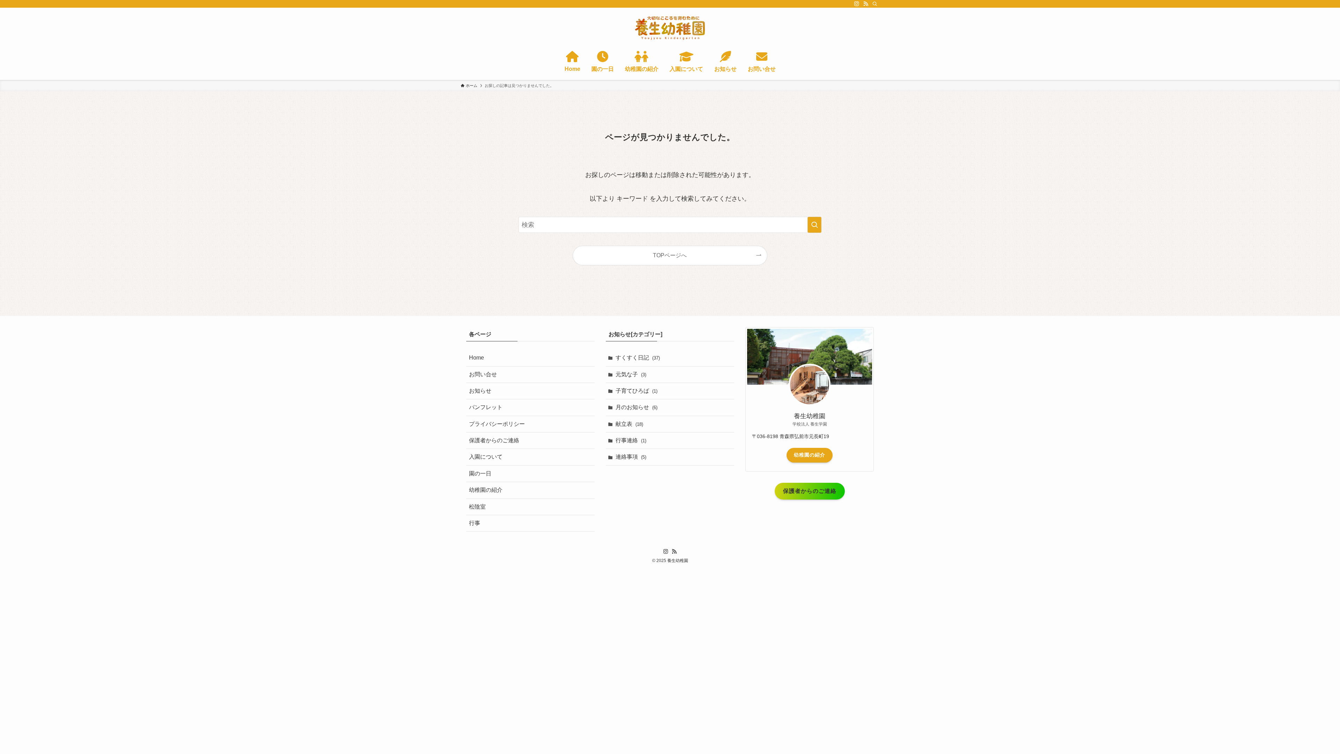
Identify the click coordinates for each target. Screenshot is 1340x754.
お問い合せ (483, 374)
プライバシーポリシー (497, 424)
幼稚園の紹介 (485, 490)
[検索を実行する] (814, 225)
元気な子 (631, 374)
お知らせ (480, 391)
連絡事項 (631, 457)
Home (476, 358)
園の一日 (480, 473)
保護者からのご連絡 (494, 440)
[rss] (865, 4)
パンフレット (485, 407)
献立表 (629, 424)
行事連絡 (631, 440)
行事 (474, 523)
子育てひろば (636, 391)
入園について (485, 457)
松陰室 (477, 507)
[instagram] (856, 4)
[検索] (874, 4)
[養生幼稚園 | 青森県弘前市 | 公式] (670, 28)
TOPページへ (670, 255)
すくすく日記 (638, 358)
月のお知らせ (636, 407)
